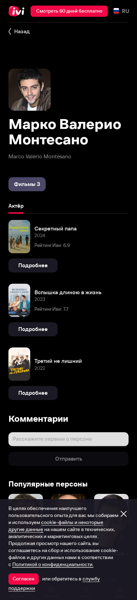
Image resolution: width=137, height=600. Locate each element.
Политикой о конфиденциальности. (52, 564)
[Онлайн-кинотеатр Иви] (18, 11)
